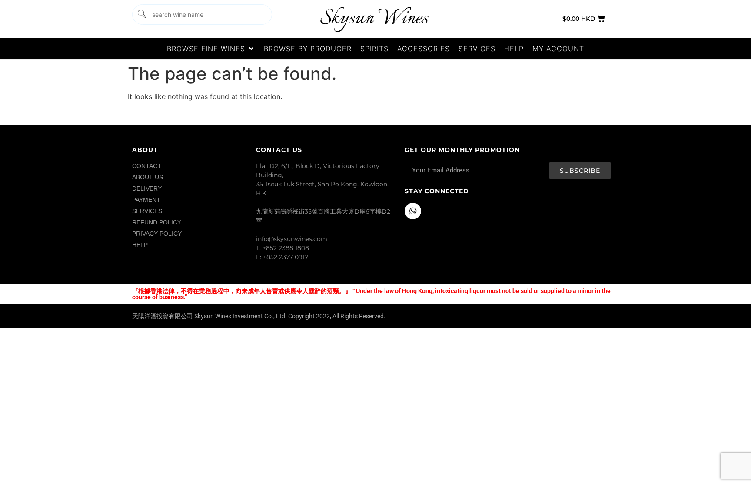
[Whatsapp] (413, 211)
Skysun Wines (373, 18)
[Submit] (141, 14)
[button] (211, 48)
